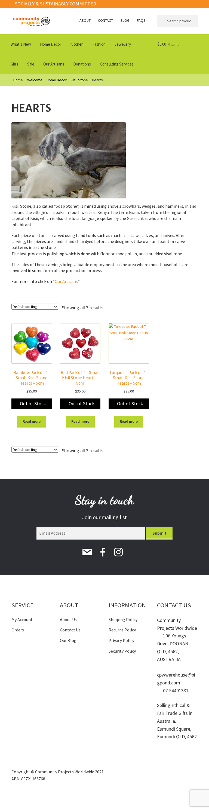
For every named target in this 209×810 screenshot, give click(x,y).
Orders (17, 630)
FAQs (141, 20)
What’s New (21, 44)
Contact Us (70, 630)
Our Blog (68, 640)
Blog (125, 20)
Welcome (34, 79)
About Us (68, 619)
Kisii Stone (79, 79)
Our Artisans (53, 64)
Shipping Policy (123, 619)
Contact (105, 20)
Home (18, 79)
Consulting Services (117, 64)
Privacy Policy (121, 640)
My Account (22, 619)
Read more (32, 421)
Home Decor (50, 44)
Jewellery (123, 44)
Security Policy (122, 651)
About (85, 20)
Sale (30, 64)
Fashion (99, 44)
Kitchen (77, 44)
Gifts (14, 64)
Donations (82, 64)
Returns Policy (122, 630)
